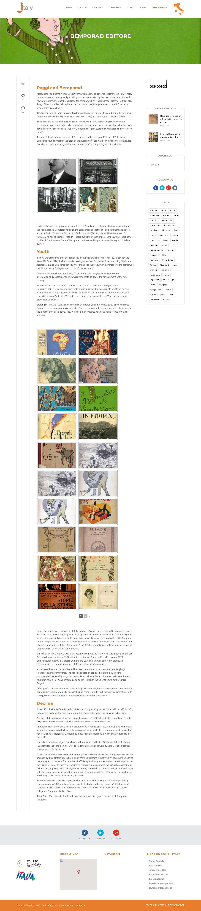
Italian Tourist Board (158, 874)
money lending (156, 250)
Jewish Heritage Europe (160, 888)
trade (162, 295)
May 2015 (155, 165)
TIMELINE (114, 7)
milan (164, 245)
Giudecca (163, 235)
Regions (96, 7)
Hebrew (175, 235)
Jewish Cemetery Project (161, 883)
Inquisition (154, 240)
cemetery (154, 220)
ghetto (153, 235)
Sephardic (154, 280)
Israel (165, 240)
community (167, 220)
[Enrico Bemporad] (57, 171)
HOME (68, 7)
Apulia (163, 210)
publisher (165, 270)
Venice (166, 300)
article (172, 210)
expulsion (154, 230)
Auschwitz (154, 215)
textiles (153, 295)
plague (176, 265)
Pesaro (153, 265)
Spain (152, 285)
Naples (165, 255)
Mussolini (154, 255)
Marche (175, 240)
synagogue (163, 285)
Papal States (167, 260)
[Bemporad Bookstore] (98, 171)
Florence (166, 230)
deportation (169, 225)
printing (153, 270)
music (170, 250)
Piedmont (164, 265)
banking (175, 215)
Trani (170, 295)
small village (168, 280)
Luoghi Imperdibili (157, 870)
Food (176, 230)
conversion (155, 225)
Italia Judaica (155, 865)
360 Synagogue (156, 879)
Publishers (158, 7)
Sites (129, 7)
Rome (166, 275)
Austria (166, 215)
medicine (154, 245)
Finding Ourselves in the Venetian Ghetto (170, 135)
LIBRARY (82, 7)
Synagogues (155, 290)
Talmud (168, 290)
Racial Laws (155, 275)
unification (155, 300)
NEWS (143, 7)
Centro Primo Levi (157, 861)
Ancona (153, 210)
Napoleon (154, 260)
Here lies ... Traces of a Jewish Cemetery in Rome (171, 119)
